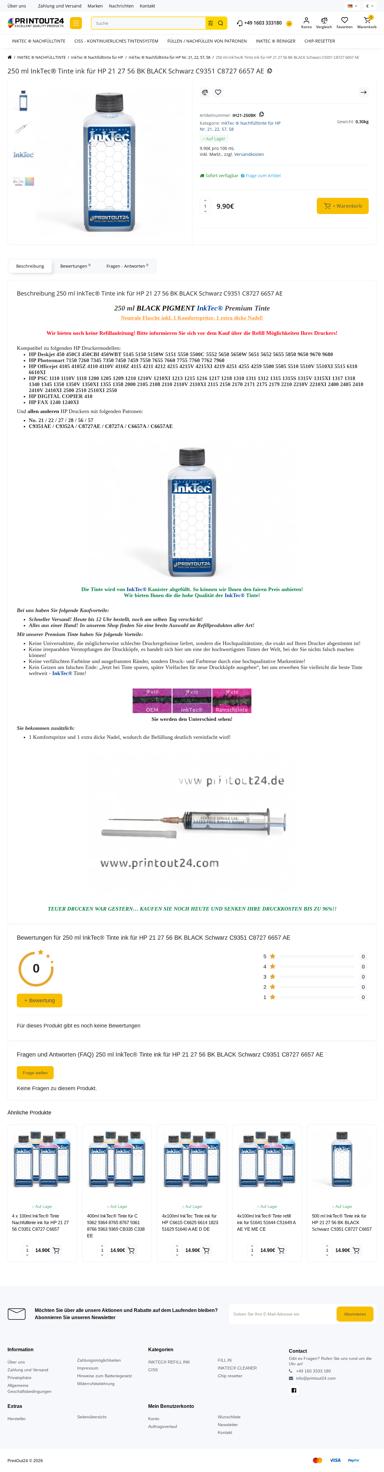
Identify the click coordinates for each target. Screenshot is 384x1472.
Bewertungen (75, 266)
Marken (95, 6)
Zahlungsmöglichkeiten (99, 1360)
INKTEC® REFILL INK (169, 1362)
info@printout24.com (315, 1378)
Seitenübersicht (91, 1416)
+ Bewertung (39, 1001)
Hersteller (17, 1418)
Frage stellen (35, 1072)
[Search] (220, 23)
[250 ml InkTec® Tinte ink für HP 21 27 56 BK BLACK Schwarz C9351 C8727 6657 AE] (109, 162)
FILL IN (225, 1360)
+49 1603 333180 (262, 23)
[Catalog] (76, 23)
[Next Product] (363, 92)
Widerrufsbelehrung (96, 1383)
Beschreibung (30, 266)
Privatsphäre (20, 1377)
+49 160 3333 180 (313, 1371)
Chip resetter (230, 1375)
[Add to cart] (56, 1250)
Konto (153, 1418)
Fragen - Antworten (127, 266)
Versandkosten (249, 154)
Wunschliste (229, 1416)
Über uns (17, 6)
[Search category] (210, 23)
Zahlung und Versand (60, 6)
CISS (153, 1369)
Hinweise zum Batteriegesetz (104, 1375)
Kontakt (147, 6)
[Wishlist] (218, 92)
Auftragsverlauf (162, 1426)
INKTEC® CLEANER (237, 1368)
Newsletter (228, 1424)
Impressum (87, 1368)
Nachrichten (121, 6)
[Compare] (205, 92)
